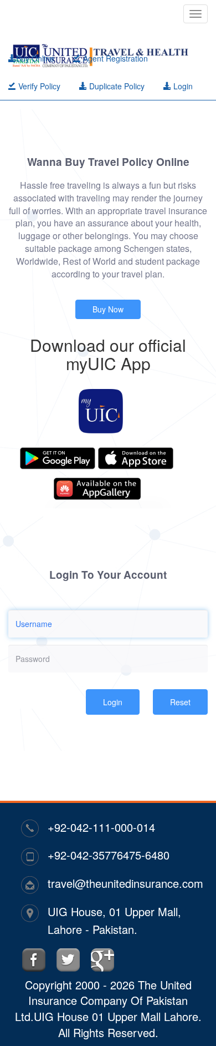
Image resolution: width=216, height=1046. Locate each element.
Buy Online (35, 58)
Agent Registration (114, 58)
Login (182, 86)
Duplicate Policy (116, 86)
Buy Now (108, 309)
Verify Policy (38, 86)
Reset (180, 702)
